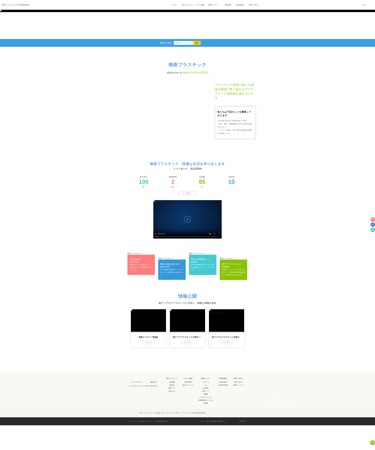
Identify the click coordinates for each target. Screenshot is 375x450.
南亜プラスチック (163, 291)
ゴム (173, 281)
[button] (175, 218)
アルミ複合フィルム (173, 301)
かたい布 (143, 291)
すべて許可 (196, 445)
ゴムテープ (153, 281)
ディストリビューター (183, 292)
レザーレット (194, 281)
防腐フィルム (132, 301)
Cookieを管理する (179, 445)
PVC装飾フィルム (153, 301)
